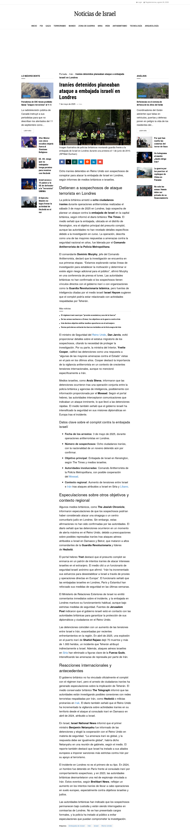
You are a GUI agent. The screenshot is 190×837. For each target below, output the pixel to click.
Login (140, 2)
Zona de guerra (86, 25)
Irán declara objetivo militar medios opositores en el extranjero (88, 323)
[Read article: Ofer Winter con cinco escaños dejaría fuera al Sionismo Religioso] (29, 142)
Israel (96, 826)
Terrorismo (60, 25)
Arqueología (152, 25)
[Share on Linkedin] (94, 161)
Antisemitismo (120, 25)
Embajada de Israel (77, 826)
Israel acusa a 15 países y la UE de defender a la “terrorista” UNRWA (46, 186)
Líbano (124, 486)
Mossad (73, 476)
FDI (41, 25)
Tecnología (136, 25)
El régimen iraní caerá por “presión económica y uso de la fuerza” (88, 315)
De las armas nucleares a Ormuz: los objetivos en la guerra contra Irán (90, 319)
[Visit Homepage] (95, 13)
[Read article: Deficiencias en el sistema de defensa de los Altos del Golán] (153, 91)
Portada (63, 74)
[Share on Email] (100, 161)
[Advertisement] (95, 51)
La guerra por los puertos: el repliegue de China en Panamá (161, 174)
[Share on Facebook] (62, 161)
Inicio (34, 25)
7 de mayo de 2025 (67, 104)
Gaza (48, 25)
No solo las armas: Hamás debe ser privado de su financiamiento (161, 192)
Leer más (29, 130)
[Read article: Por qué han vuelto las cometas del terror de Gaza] (144, 142)
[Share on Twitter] (68, 161)
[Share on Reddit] (87, 161)
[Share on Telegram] (81, 161)
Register (148, 2)
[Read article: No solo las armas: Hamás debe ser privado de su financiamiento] (144, 190)
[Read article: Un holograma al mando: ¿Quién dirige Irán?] (144, 157)
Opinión (142, 96)
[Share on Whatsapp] (75, 161)
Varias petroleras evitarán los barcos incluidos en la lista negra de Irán (91, 327)
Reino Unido (99, 334)
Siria (100, 25)
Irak (77, 703)
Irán (107, 25)
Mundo (72, 25)
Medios (26, 96)
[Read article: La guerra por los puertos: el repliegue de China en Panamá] (144, 172)
